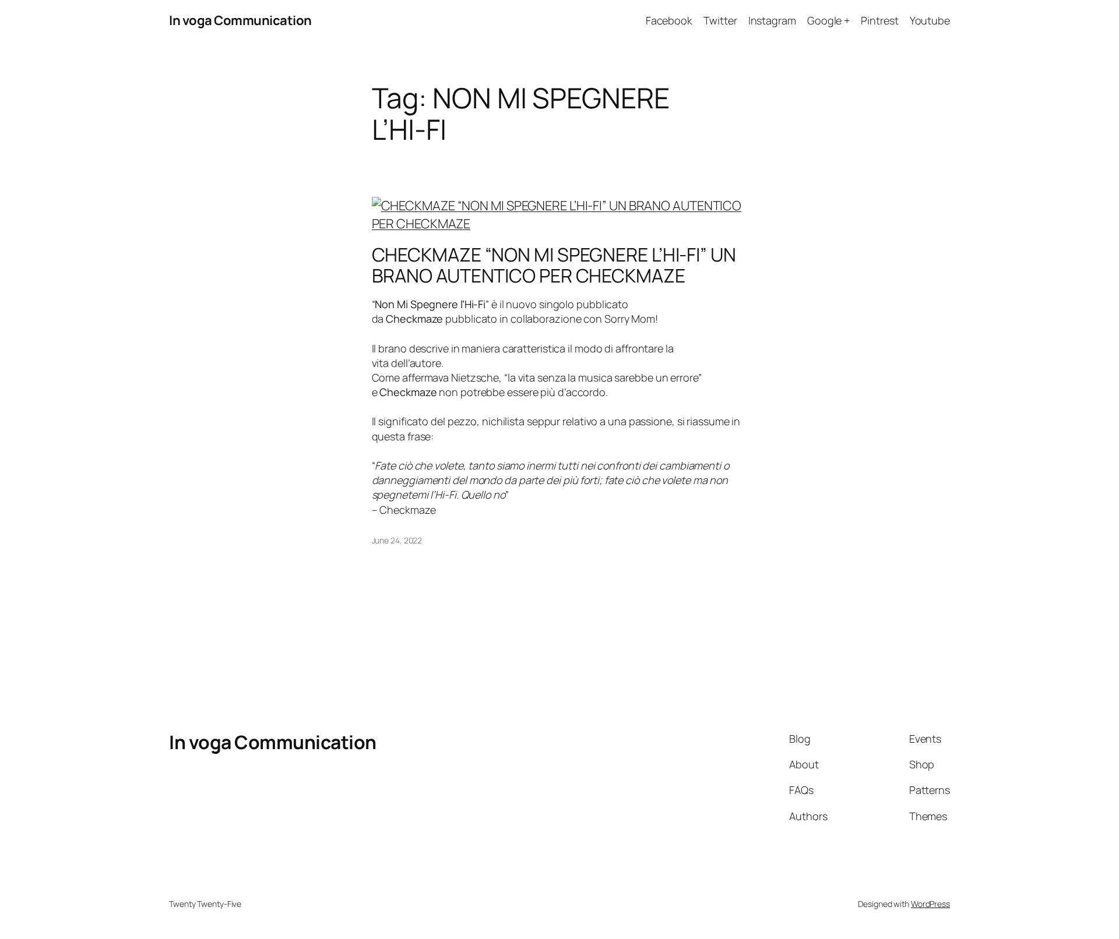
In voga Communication (240, 20)
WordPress (930, 903)
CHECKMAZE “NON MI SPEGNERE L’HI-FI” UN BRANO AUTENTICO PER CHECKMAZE (554, 265)
